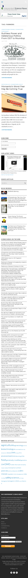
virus (20, 481)
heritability (23, 464)
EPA (14, 456)
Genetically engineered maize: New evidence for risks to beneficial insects (14, 293)
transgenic (11, 481)
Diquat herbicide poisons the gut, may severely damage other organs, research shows (12, 381)
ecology (17, 452)
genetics (24, 460)
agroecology (18, 445)
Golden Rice (13, 464)
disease (9, 453)
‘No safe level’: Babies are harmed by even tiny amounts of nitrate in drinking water (13, 313)
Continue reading (7, 77)
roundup (3, 478)
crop (24, 449)
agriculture (7, 445)
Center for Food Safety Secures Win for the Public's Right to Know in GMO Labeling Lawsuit (13, 289)
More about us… (5, 514)
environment (7, 456)
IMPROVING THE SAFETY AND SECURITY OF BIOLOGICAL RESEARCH (14, 390)
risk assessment (19, 474)
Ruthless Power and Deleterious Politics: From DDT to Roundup (13, 36)
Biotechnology (6, 84)
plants (9, 471)
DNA (13, 453)
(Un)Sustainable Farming (8, 29)
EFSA (20, 452)
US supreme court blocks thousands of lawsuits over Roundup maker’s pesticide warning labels (12, 254)
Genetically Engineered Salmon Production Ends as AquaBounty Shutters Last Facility (13, 405)
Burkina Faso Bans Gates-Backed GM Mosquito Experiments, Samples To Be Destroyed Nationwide (12, 304)
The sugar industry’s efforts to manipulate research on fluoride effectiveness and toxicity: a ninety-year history (13, 299)
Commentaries (19, 29)
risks (25, 474)
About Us (3, 523)
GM (2, 464)
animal (25, 445)
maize (2, 468)
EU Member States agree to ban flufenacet (13, 402)
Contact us (4, 527)
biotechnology (7, 449)
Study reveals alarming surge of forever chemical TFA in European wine (12, 376)
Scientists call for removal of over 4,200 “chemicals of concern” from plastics (12, 335)
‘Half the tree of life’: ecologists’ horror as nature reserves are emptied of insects (12, 366)
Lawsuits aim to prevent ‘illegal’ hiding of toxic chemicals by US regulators (12, 435)
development (4, 452)
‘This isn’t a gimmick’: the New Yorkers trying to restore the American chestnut (13, 355)
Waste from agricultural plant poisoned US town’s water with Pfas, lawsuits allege (13, 321)
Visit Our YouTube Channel (7, 174)
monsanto (11, 468)
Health (21, 84)
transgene (4, 481)
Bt (14, 449)
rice (15, 474)
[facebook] (14, 572)
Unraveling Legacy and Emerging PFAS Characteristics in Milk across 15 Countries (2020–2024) (12, 326)
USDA (17, 481)
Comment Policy (5, 525)
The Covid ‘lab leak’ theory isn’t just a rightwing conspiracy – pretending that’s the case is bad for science (13, 350)
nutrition (18, 468)
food (3, 460)
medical (6, 468)
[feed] (16, 572)
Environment (5, 31)
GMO (7, 464)
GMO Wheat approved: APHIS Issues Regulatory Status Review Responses (11, 413)
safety (8, 477)
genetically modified (13, 460)
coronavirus (19, 449)
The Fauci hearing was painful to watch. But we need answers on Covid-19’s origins (13, 249)
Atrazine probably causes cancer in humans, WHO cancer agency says (13, 284)
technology (21, 478)
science (15, 478)
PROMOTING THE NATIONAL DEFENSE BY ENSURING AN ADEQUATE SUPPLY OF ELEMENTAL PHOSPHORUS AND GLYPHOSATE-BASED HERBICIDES (13, 271)
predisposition (14, 471)
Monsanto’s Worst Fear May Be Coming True (13, 87)
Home (2, 521)
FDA (23, 456)
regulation (10, 474)
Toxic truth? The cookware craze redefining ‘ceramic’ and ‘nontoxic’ (13, 345)
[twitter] (11, 572)
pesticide (4, 471)
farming (18, 456)
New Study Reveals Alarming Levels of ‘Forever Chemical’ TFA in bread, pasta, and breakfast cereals (13, 371)
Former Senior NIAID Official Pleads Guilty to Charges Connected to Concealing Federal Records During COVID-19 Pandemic (13, 244)
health (19, 464)
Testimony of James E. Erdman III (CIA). (12, 266)
